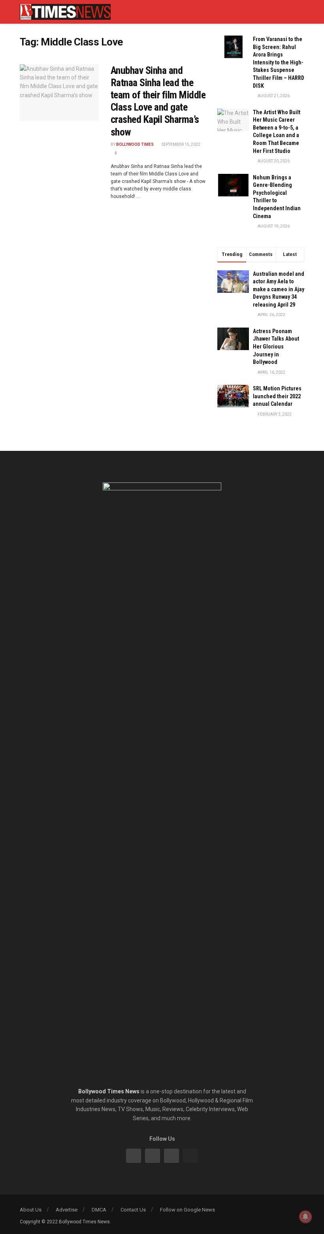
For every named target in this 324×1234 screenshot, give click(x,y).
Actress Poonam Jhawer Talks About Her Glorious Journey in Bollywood (276, 346)
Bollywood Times (135, 144)
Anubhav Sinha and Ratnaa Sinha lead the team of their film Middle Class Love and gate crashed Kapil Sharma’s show (158, 101)
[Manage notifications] (305, 1216)
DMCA (99, 1210)
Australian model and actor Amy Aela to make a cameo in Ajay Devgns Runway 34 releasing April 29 (278, 289)
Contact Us (133, 1210)
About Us (30, 1210)
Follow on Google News (187, 1210)
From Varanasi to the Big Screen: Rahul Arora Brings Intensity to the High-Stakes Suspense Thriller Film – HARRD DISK (278, 62)
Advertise (66, 1210)
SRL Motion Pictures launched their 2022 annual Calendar (277, 396)
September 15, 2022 (180, 144)
